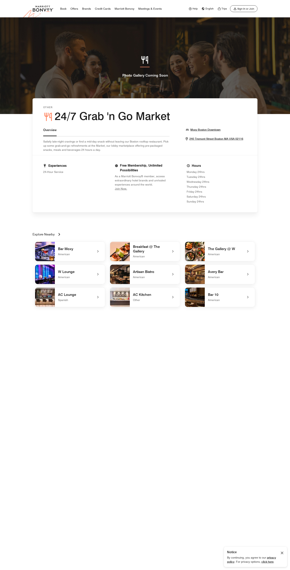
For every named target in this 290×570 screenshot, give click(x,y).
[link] (193, 8)
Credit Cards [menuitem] (103, 8)
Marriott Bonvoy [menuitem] (124, 8)
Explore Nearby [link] (44, 234)
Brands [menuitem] (86, 8)
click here (267, 561)
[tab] (50, 132)
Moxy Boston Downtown (205, 129)
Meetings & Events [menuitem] (150, 8)
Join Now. (134, 188)
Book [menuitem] (63, 8)
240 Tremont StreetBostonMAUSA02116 (216, 139)
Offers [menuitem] (74, 8)
